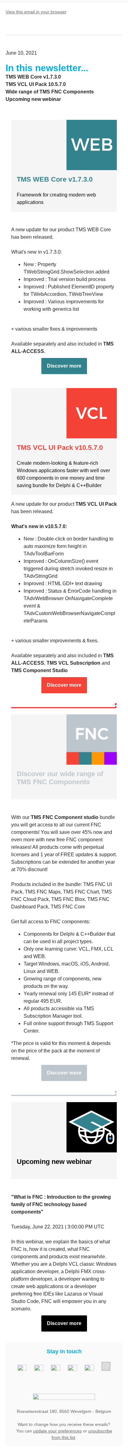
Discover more (64, 366)
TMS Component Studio (39, 670)
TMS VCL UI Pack (96, 504)
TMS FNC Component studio (64, 817)
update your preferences (57, 1430)
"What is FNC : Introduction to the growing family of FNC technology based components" (61, 1204)
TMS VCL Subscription (73, 663)
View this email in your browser (36, 11)
